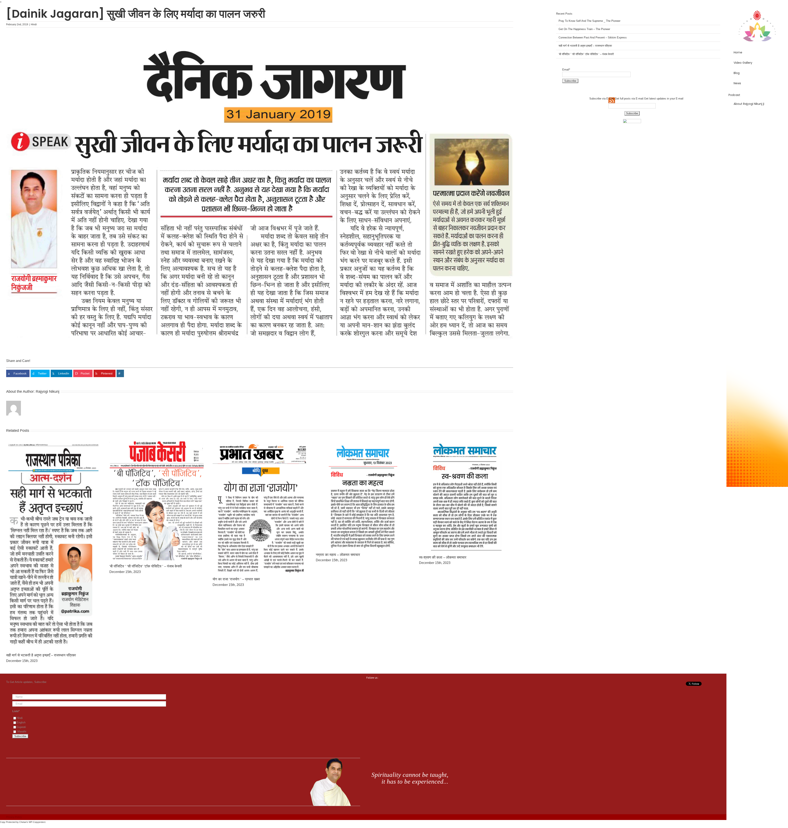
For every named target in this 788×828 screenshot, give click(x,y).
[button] (757, 115)
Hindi (34, 24)
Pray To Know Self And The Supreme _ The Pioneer (589, 20)
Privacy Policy (14, 817)
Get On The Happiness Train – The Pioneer (584, 29)
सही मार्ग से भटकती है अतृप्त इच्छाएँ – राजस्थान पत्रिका (41, 655)
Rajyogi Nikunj (47, 391)
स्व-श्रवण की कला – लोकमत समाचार (442, 557)
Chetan (22, 822)
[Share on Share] (120, 373)
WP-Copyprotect (37, 822)
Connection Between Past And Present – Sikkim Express (593, 37)
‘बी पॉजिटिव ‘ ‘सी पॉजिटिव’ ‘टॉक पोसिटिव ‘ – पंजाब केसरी (145, 566)
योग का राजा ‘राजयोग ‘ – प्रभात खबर (236, 579)
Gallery (53, 545)
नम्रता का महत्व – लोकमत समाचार (338, 555)
